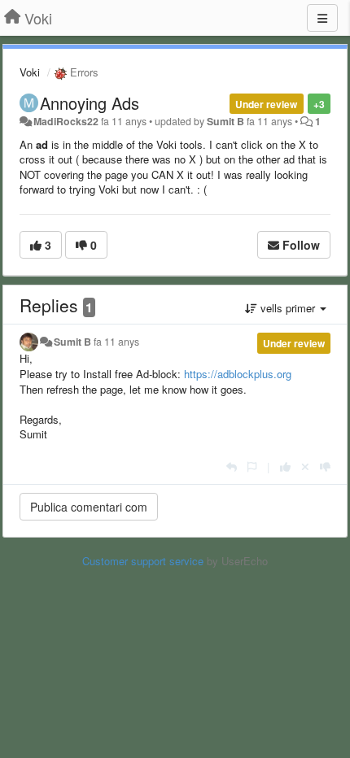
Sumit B (225, 121)
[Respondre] (231, 466)
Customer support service (142, 560)
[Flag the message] (251, 466)
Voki (30, 72)
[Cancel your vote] (305, 466)
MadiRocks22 (65, 121)
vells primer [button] (287, 308)
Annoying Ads (89, 103)
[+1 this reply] (285, 466)
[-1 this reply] (325, 466)
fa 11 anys (116, 341)
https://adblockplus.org (237, 373)
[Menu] (322, 18)
